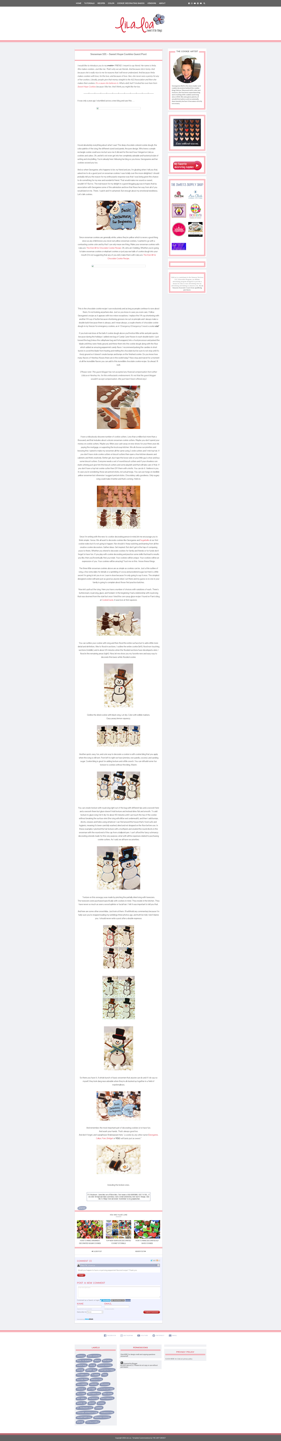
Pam (104, 1138)
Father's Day (82, 1375)
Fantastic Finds (107, 1370)
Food (104, 1375)
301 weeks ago (91, 1265)
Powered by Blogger (130, 1363)
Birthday (107, 1361)
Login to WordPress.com (118, 1300)
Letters (91, 1389)
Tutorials (89, 3)
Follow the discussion (158, 1260)
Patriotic (93, 1398)
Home (78, 3)
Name (80, 1303)
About (162, 3)
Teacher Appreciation (87, 1413)
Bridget (110, 1138)
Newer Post (139, 1251)
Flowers (95, 1375)
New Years (107, 1394)
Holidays (105, 1384)
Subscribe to (82, 1312)
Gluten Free (82, 1379)
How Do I (81, 1389)
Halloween (82, 1384)
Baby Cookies (94, 1356)
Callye (98, 1138)
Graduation (96, 1379)
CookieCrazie (107, 600)
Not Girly (81, 1398)
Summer (98, 1408)
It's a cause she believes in (106, 83)
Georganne (153, 1134)
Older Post (97, 1251)
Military (81, 1394)
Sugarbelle (144, 540)
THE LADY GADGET (159, 1438)
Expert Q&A (91, 1370)
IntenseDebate (89, 1319)
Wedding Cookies (102, 1417)
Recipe (92, 1403)
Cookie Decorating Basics (130, 3)
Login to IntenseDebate (105, 1300)
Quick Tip (81, 1403)
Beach (97, 1361)
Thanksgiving (107, 1413)
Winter (82, 1208)
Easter (80, 1370)
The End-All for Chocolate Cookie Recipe (103, 248)
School (101, 1403)
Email (108, 1303)
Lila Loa (128, 1438)
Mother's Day (94, 1394)
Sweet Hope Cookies (86, 86)
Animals (81, 1356)
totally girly (92, 1422)
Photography (107, 1398)
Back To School (84, 1361)
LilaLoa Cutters (105, 1389)
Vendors (151, 3)
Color (111, 3)
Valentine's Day (84, 1417)
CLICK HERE (169, 1359)
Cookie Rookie (104, 1365)
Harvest (94, 1384)
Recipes (101, 3)
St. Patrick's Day (84, 1408)
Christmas (81, 1365)
